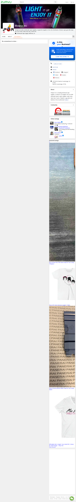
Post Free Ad (52, 447)
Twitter (56, 75)
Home (3, 36)
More (66, 99)
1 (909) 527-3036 (57, 64)
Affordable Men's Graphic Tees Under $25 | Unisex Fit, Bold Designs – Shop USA (61, 445)
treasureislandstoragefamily (61, 126)
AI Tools (56, 498)
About (10, 36)
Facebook (57, 72)
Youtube (64, 75)
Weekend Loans (58, 113)
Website (54, 69)
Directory (63, 497)
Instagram (65, 72)
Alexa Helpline (57, 122)
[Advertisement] (62, 472)
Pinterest (57, 77)
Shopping (58, 497)
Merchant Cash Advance (66, 113)
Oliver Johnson (57, 132)
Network (17, 36)
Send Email (55, 67)
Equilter (60, 136)
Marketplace (52, 497)
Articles (51, 498)
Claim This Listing (61, 56)
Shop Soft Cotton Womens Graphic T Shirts (59, 305)
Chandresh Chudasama (64, 128)
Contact (60, 498)
